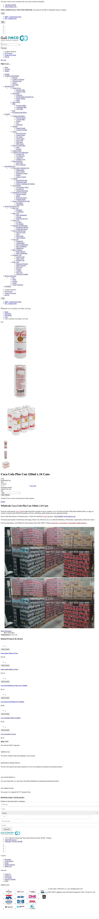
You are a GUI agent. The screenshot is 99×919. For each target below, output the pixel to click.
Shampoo (19, 210)
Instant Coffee (20, 90)
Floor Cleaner (20, 171)
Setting (7, 71)
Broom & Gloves (21, 198)
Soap (17, 234)
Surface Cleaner (21, 177)
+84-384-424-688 (10, 5)
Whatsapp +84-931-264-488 (13, 841)
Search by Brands (10, 879)
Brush (18, 196)
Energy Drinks (20, 98)
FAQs (6, 881)
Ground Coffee (21, 91)
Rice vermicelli (20, 165)
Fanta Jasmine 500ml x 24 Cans (9, 669)
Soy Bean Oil (20, 156)
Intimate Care (20, 260)
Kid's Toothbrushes (22, 245)
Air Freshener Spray (22, 187)
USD (3, 13)
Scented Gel (20, 189)
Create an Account (10, 55)
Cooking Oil (20, 154)
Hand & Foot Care (22, 218)
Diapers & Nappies (22, 264)
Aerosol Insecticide (22, 191)
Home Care (8, 866)
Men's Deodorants (21, 253)
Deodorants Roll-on (22, 227)
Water (18, 100)
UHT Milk (19, 109)
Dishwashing (20, 170)
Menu (6, 67)
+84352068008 (58, 516)
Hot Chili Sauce (21, 133)
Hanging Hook (20, 199)
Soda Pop (19, 95)
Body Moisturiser (21, 215)
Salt (17, 123)
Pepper (18, 121)
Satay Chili (19, 140)
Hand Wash (19, 236)
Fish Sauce (19, 142)
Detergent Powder (21, 180)
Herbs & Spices (21, 118)
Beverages (8, 313)
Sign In (7, 57)
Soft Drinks (8, 315)
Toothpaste (19, 241)
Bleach (18, 175)
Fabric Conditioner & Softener (25, 184)
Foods (6, 863)
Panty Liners (20, 258)
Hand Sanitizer (20, 238)
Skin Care (19, 267)
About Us (8, 874)
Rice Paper (19, 163)
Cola (6, 317)
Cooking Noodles (21, 130)
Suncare (18, 217)
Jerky (18, 147)
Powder (18, 269)
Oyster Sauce (20, 138)
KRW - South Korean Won (13, 17)
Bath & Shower (21, 265)
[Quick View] (5, 646)
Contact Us (8, 876)
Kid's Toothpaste (21, 246)
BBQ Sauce (20, 144)
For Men (19, 222)
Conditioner (19, 211)
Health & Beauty (10, 864)
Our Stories (8, 877)
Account (7, 69)
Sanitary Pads (20, 257)
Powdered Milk (21, 105)
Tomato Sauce (20, 135)
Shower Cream (20, 232)
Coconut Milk (20, 119)
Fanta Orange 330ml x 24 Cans (9, 653)
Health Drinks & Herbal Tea (25, 97)
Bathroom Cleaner (21, 173)
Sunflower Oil (20, 159)
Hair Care (19, 272)
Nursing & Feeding (22, 274)
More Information (6, 631)
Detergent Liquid (21, 182)
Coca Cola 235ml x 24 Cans (8, 734)
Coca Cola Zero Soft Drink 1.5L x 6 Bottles (12, 701)
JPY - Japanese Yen (11, 18)
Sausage (18, 149)
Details (3, 501)
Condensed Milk (21, 107)
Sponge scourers (21, 194)
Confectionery (9, 861)
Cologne (18, 271)
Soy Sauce (19, 137)
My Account (8, 53)
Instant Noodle (20, 128)
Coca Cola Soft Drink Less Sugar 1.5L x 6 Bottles (14, 685)
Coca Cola (33, 486)
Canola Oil (19, 158)
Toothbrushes (20, 243)
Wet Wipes (19, 203)
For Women (19, 224)
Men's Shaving (20, 251)
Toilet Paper (20, 205)
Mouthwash (19, 248)
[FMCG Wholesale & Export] (14, 41)
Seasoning (19, 125)
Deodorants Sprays (22, 229)
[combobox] (10, 44)
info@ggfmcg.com (11, 6)
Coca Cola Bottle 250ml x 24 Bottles (10, 718)
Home (6, 312)
